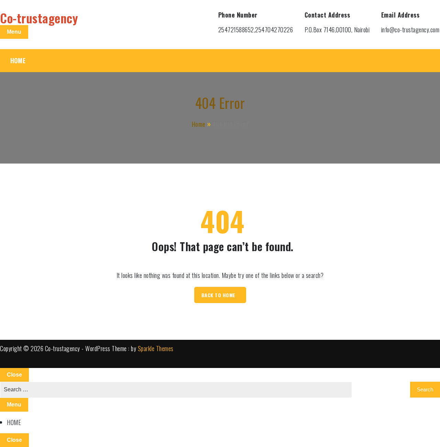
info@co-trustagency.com (410, 29)
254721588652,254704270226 (255, 29)
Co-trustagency (39, 18)
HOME (17, 60)
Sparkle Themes (156, 348)
